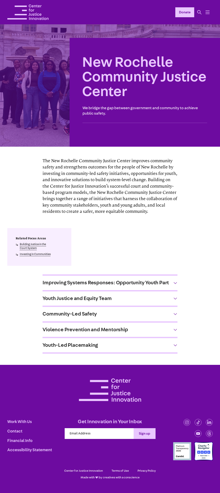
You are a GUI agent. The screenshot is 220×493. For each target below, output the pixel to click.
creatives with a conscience (121, 477)
